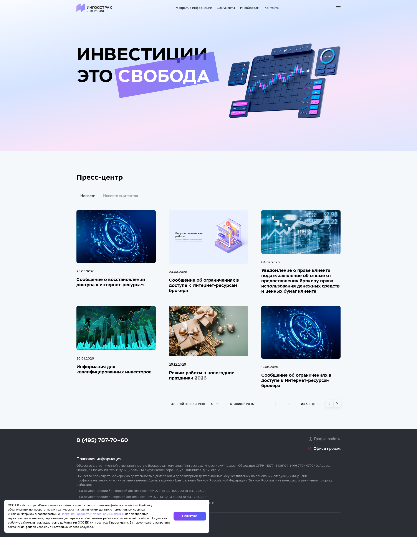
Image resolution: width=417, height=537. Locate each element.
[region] (208, 484)
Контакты (272, 8)
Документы (226, 8)
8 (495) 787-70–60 (102, 440)
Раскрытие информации (193, 8)
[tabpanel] (208, 304)
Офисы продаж (327, 449)
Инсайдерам (249, 8)
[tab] (87, 195)
